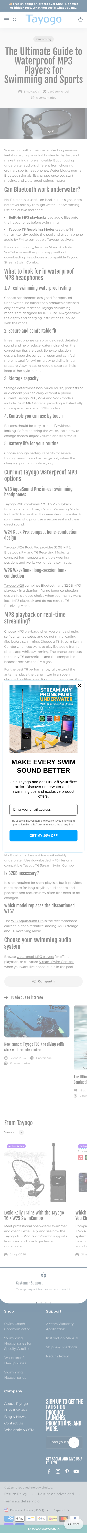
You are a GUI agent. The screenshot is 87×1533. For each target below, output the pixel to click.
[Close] (79, 685)
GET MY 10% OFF (44, 835)
